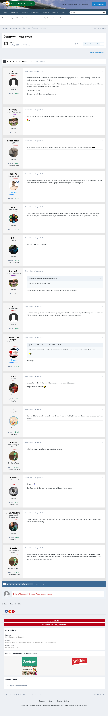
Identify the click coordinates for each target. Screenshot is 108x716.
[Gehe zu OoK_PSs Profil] (13, 185)
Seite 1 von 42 (40, 61)
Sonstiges (25, 12)
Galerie (33, 18)
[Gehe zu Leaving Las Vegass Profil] (13, 353)
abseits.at (46, 12)
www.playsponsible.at (76, 705)
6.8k (11, 260)
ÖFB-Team (26, 45)
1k (12, 132)
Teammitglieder (44, 18)
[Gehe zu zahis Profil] (13, 218)
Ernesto (13, 442)
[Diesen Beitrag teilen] (102, 71)
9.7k (11, 94)
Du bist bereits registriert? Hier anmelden (75, 4)
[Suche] (104, 12)
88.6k (12, 199)
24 (17, 502)
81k (11, 467)
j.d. (13, 409)
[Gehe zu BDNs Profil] (13, 249)
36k (11, 366)
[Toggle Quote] (30, 278)
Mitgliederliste (14, 18)
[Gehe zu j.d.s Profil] (13, 421)
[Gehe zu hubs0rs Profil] (13, 491)
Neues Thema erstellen (97, 53)
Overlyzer (55, 12)
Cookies (66, 701)
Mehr (63, 12)
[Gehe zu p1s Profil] (6, 44)
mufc (13, 376)
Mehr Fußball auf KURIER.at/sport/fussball (54, 625)
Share (78, 44)
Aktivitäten (14, 12)
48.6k (11, 432)
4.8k (12, 502)
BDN (13, 238)
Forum (4, 18)
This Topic (96, 12)
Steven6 (13, 110)
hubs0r (13, 478)
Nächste (25, 62)
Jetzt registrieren (99, 4)
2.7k (17, 260)
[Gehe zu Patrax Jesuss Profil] (13, 152)
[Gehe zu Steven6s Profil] (13, 121)
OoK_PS (13, 174)
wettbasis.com (9, 645)
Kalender (25, 18)
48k (17, 199)
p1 (13, 43)
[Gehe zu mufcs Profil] (13, 388)
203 (17, 94)
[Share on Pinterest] (13, 611)
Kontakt (59, 701)
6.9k (17, 229)
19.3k (17, 366)
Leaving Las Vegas (13, 338)
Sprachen (42, 701)
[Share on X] (3, 611)
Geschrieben (34, 71)
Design (51, 701)
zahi (13, 207)
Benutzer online (57, 18)
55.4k (17, 467)
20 (18, 537)
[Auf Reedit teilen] (9, 611)
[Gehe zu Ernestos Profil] (13, 456)
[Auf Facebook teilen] (6, 611)
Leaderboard (35, 12)
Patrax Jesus (13, 141)
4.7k (12, 399)
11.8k (12, 537)
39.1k (11, 163)
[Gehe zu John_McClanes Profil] (13, 526)
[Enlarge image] (29, 120)
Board (5, 12)
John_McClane (13, 513)
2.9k (17, 432)
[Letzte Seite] (31, 61)
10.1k (11, 229)
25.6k (18, 163)
